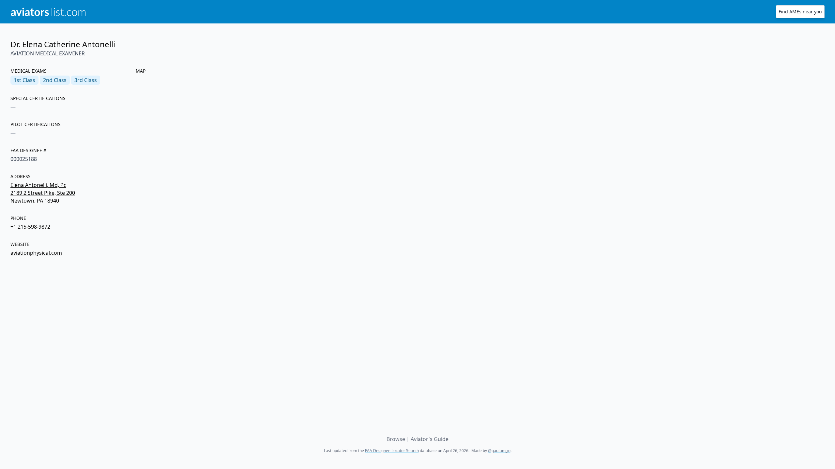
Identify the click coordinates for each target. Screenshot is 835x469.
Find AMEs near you (800, 11)
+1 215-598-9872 (30, 226)
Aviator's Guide (429, 439)
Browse (396, 439)
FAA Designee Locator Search (392, 450)
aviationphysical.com (36, 252)
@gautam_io (499, 450)
